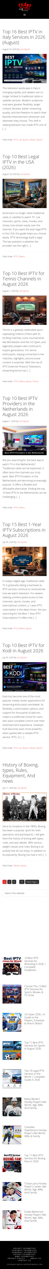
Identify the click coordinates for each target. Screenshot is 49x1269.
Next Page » (32, 882)
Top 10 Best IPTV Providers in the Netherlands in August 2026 (20, 406)
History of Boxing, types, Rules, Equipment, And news (21, 773)
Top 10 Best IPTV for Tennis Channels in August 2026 (23, 278)
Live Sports (24, 139)
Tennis (35, 381)
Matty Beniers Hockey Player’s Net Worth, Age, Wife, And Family (35, 1103)
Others (32, 139)
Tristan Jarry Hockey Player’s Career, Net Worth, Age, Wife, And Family (35, 1188)
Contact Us (24, 1260)
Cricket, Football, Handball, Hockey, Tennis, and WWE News (25, 6)
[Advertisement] (24, 926)
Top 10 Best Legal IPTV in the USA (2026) (21, 161)
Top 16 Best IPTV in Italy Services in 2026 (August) (24, 37)
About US (36, 1258)
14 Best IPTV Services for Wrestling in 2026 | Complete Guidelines (35, 964)
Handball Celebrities (24, 1252)
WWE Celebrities (24, 1256)
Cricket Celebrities (24, 1248)
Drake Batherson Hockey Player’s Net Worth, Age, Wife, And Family (35, 1216)
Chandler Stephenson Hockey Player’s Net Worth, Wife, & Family (35, 1131)
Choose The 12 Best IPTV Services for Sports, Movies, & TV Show (35, 990)
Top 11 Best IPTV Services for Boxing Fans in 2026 (34, 1158)
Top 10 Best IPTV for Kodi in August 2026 (23, 648)
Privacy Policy (16, 1258)
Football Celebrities (24, 1250)
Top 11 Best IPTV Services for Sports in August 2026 (34, 1045)
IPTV (16, 139)
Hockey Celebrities (24, 1254)
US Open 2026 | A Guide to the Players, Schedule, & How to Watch (34, 1019)
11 (22, 881)
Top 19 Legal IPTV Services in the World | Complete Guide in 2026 (34, 1075)
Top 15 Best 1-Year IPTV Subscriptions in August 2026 (24, 529)
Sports (39, 139)
